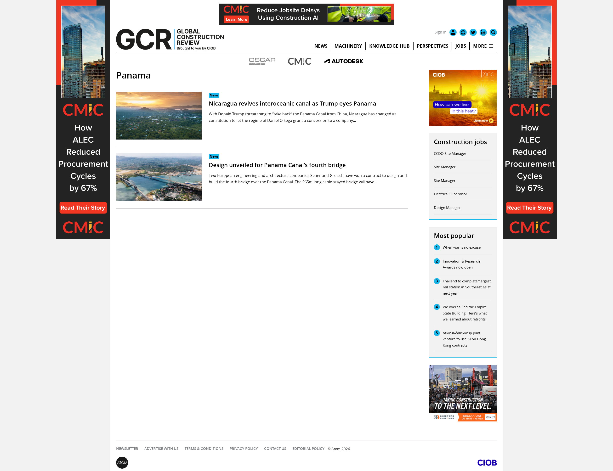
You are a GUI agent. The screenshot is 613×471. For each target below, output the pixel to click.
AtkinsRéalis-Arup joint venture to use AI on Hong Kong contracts (464, 339)
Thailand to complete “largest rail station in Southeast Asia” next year (467, 287)
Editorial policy (308, 448)
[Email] (463, 32)
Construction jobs (460, 142)
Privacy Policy (244, 448)
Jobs (460, 46)
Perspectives (432, 46)
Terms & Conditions (204, 448)
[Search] (493, 32)
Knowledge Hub (389, 46)
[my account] (453, 32)
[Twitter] (473, 32)
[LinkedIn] (483, 32)
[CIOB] (401, 463)
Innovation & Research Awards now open (461, 264)
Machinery (348, 46)
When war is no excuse (462, 247)
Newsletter (127, 448)
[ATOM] (211, 463)
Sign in (441, 32)
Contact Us (275, 448)
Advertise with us (161, 448)
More (480, 46)
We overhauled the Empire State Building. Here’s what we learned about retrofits (465, 312)
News (320, 46)
